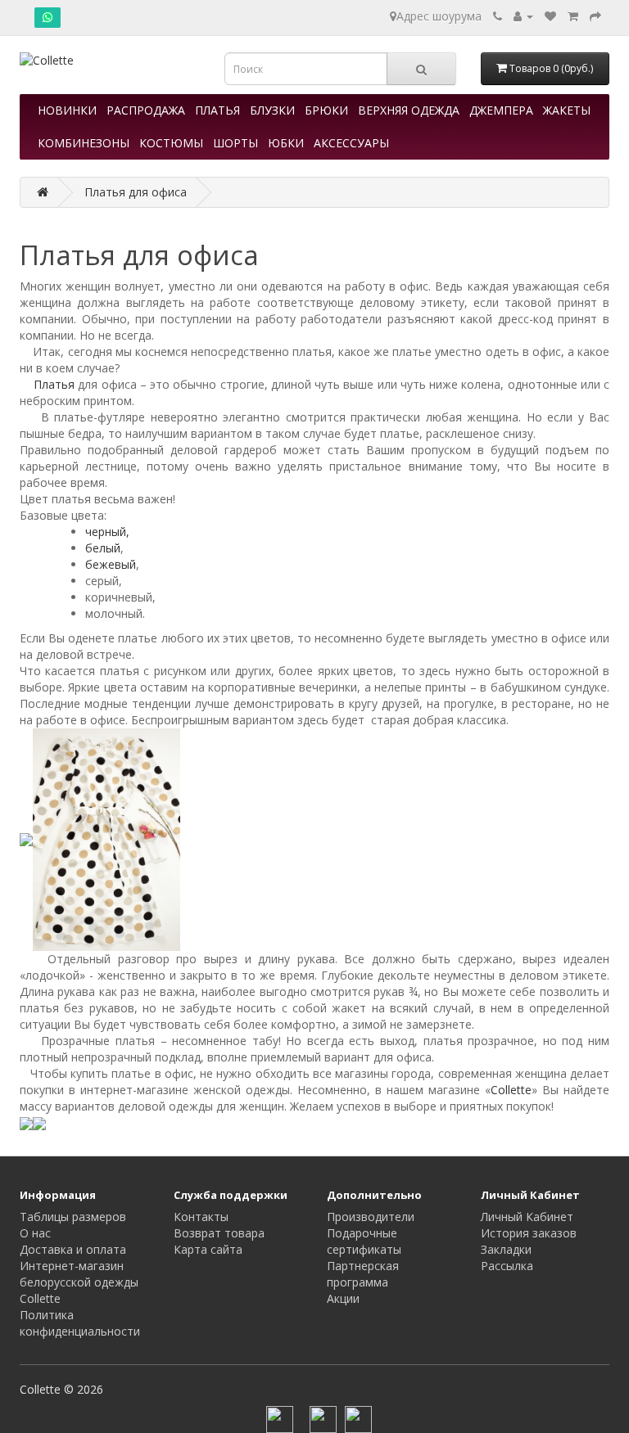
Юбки (286, 143)
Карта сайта (208, 1249)
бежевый (110, 564)
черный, (107, 531)
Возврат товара (219, 1233)
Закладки (506, 1249)
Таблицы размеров (73, 1216)
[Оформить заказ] (595, 16)
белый (102, 548)
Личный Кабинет (527, 1216)
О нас (35, 1233)
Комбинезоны (83, 143)
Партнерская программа (363, 1274)
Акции (343, 1298)
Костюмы (171, 143)
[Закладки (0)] (550, 16)
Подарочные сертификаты (364, 1241)
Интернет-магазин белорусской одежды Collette (79, 1282)
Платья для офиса (135, 192)
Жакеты (567, 110)
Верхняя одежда (408, 110)
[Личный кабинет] (523, 16)
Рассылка (507, 1265)
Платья (217, 110)
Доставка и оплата (73, 1249)
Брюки (326, 110)
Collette (511, 1089)
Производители (370, 1216)
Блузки (272, 110)
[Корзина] (573, 16)
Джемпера (501, 110)
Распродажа (145, 110)
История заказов (529, 1233)
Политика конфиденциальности (80, 1323)
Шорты (235, 143)
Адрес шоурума (439, 16)
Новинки (67, 110)
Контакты (201, 1216)
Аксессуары (351, 143)
